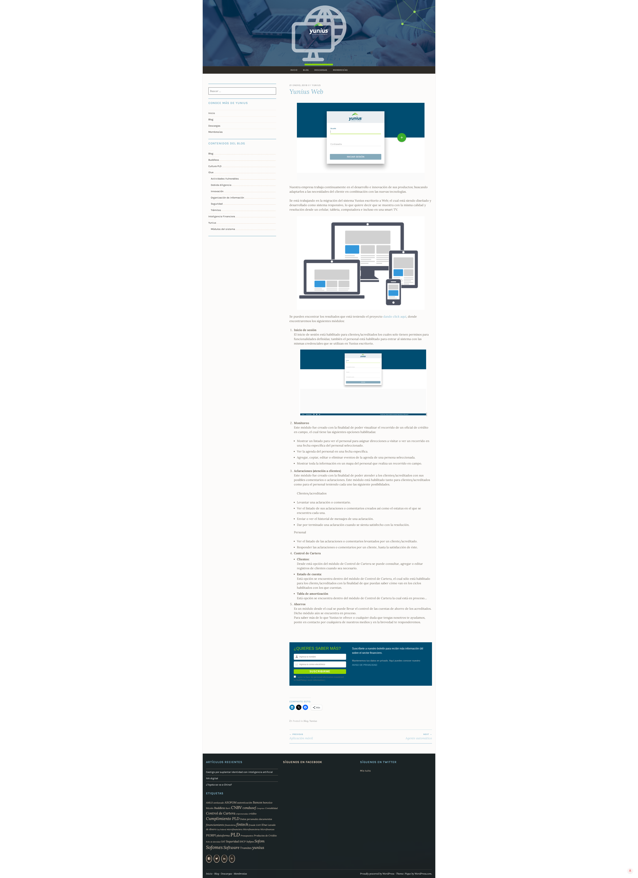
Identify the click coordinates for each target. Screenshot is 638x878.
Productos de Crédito (265, 835)
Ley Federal (221, 829)
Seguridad (217, 203)
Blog (306, 70)
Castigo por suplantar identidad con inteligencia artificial (239, 772)
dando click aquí (394, 316)
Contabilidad (271, 808)
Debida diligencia (221, 184)
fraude (252, 825)
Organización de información (227, 197)
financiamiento (215, 824)
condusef (249, 808)
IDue (210, 172)
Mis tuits (365, 770)
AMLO (209, 802)
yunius (258, 847)
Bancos (257, 802)
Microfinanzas (267, 829)
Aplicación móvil (301, 736)
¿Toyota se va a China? (219, 784)
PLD (235, 834)
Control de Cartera (220, 813)
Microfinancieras (251, 829)
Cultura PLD (214, 166)
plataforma (223, 835)
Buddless (213, 159)
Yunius (316, 85)
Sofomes (214, 847)
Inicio (293, 70)
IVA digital (212, 778)
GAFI (258, 825)
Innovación (217, 191)
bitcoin (209, 808)
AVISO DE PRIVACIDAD (364, 665)
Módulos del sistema (223, 229)
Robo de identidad (213, 842)
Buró (228, 808)
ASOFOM (230, 802)
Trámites (216, 210)
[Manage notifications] (630, 870)
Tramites (246, 848)
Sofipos (250, 841)
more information (316, 680)
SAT (223, 841)
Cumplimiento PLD (222, 818)
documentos (265, 819)
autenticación (244, 802)
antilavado (218, 802)
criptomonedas (242, 814)
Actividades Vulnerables (225, 178)
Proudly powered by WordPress (377, 873)
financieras (230, 825)
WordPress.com (423, 873)
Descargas (320, 70)
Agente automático (419, 736)
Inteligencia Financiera (221, 216)
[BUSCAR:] (242, 91)
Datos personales (249, 819)
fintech (242, 824)
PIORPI (211, 835)
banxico (267, 802)
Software (231, 847)
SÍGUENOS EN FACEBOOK (302, 762)
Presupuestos (247, 835)
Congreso (261, 808)
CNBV (236, 807)
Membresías (340, 70)
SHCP (242, 841)
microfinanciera (234, 829)
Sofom (260, 841)
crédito (252, 813)
